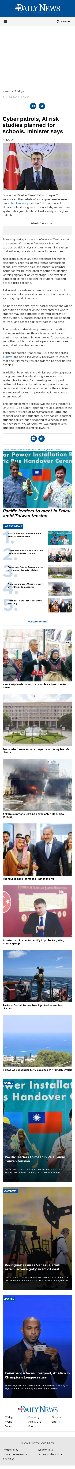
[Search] (58, 21)
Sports (56, 1422)
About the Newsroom (15, 1454)
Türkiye (19, 91)
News (6, 91)
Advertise (8, 1459)
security (23, 203)
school (12, 203)
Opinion (56, 1417)
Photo (31, 1426)
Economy (34, 1417)
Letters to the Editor (50, 1454)
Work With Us (46, 1450)
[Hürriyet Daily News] (37, 8)
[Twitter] (42, 106)
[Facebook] (33, 106)
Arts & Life (34, 1422)
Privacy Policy (10, 1450)
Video (8, 1426)
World (8, 1422)
